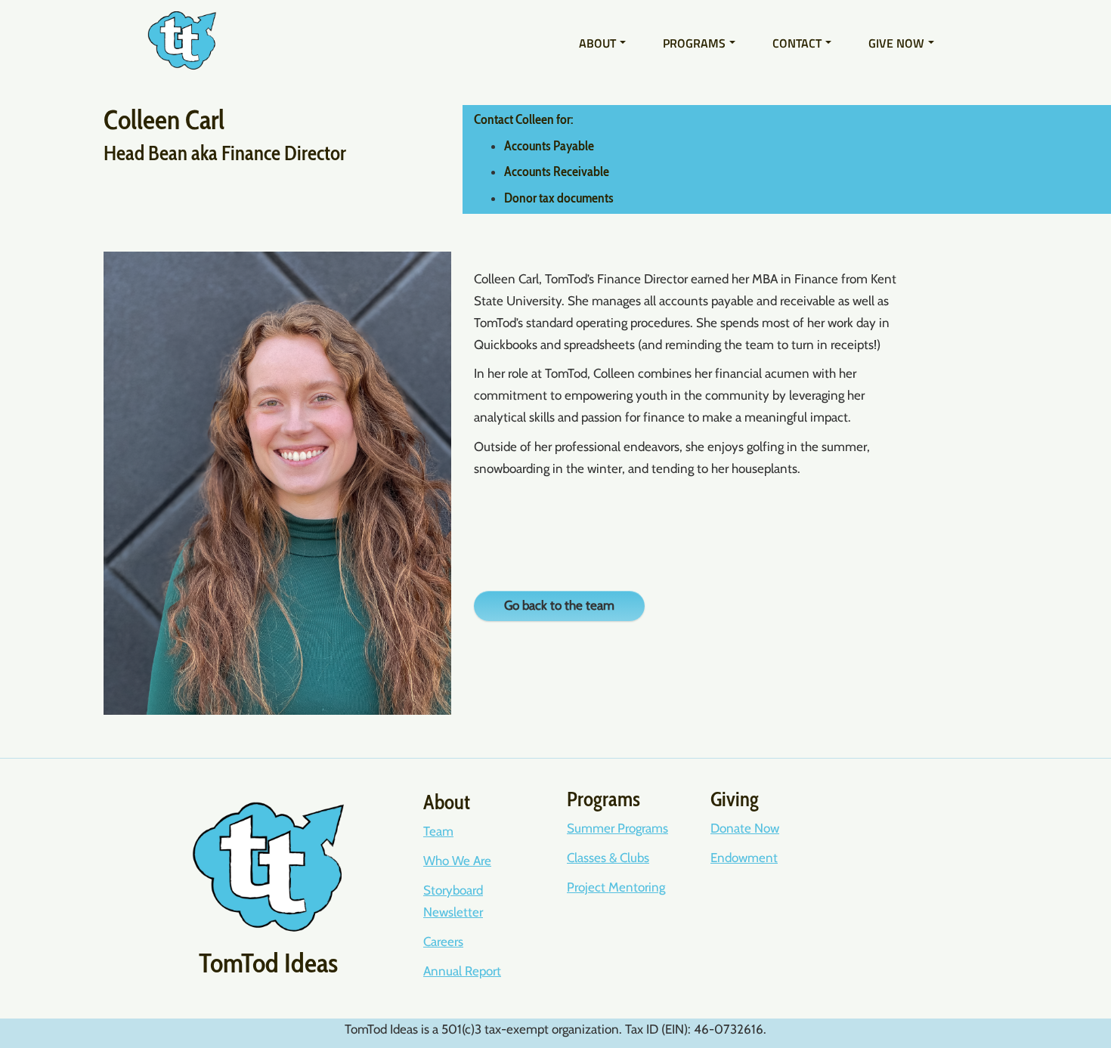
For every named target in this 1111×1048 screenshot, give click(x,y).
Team (438, 831)
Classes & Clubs (608, 857)
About (597, 43)
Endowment (744, 857)
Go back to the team (559, 605)
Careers (443, 941)
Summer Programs (617, 828)
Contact (797, 43)
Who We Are (457, 860)
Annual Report (462, 970)
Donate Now (744, 828)
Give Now (896, 43)
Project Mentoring (616, 887)
